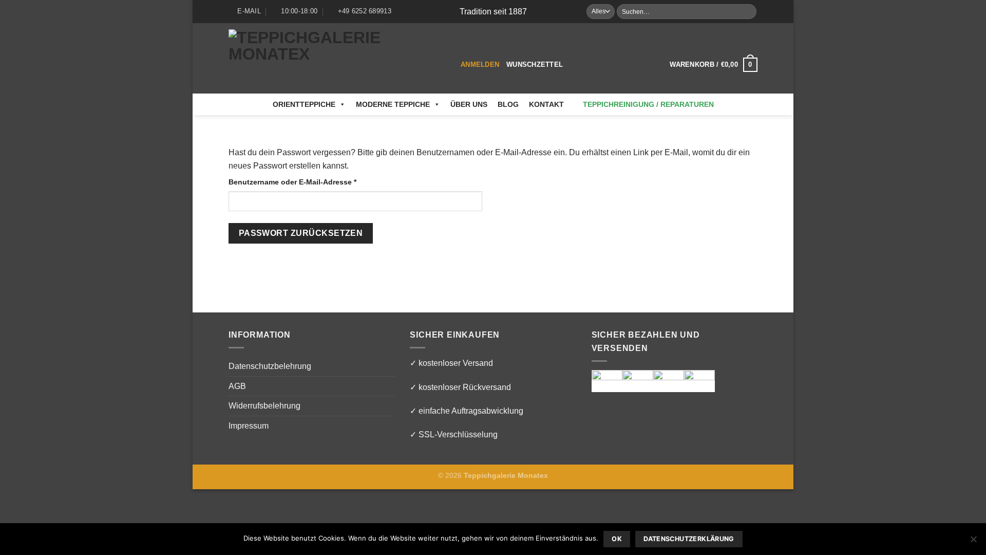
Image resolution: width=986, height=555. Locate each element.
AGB (237, 386)
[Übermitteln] (748, 12)
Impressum (249, 425)
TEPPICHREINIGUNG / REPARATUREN (648, 104)
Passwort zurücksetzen (301, 233)
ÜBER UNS (468, 104)
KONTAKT (546, 104)
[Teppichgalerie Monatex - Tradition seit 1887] (337, 58)
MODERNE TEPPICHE (393, 104)
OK (617, 539)
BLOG (508, 104)
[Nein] (973, 542)
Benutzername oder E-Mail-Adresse (313, 181)
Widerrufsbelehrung (264, 405)
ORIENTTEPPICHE (304, 104)
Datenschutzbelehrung (270, 366)
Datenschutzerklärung (688, 539)
